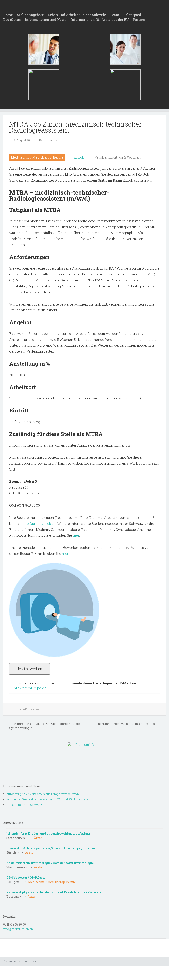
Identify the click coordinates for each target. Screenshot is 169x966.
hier (76, 535)
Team (114, 15)
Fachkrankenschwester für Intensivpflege (126, 724)
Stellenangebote (30, 15)
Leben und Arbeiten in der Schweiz (77, 15)
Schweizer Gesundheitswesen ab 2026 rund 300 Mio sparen (48, 799)
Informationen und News (45, 19)
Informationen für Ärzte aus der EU (99, 19)
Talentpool (132, 15)
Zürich (79, 157)
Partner (139, 19)
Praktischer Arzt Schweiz (24, 805)
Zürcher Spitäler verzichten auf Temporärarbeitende (43, 794)
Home (8, 15)
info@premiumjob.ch (39, 523)
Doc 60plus (12, 19)
